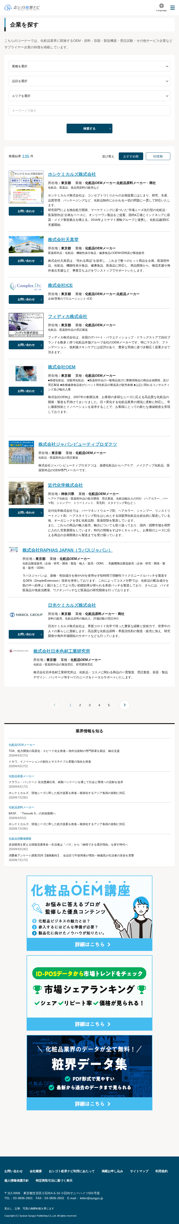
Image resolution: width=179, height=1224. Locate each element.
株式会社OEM (62, 367)
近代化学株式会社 (65, 485)
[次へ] (125, 705)
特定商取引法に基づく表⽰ (54, 1180)
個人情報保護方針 (16, 1180)
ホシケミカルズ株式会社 (72, 174)
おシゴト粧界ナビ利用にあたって (72, 1171)
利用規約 (161, 1171)
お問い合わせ (26, 211)
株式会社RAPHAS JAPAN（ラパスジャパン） (67, 550)
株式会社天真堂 (63, 239)
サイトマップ (139, 1171)
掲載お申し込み (112, 1171)
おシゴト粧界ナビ (22, 8)
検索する (89, 128)
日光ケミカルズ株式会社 (72, 605)
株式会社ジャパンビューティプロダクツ (77, 444)
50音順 (158, 156)
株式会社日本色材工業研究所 (61, 651)
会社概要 (36, 1171)
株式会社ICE (60, 285)
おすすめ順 (131, 156)
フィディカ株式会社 (67, 316)
